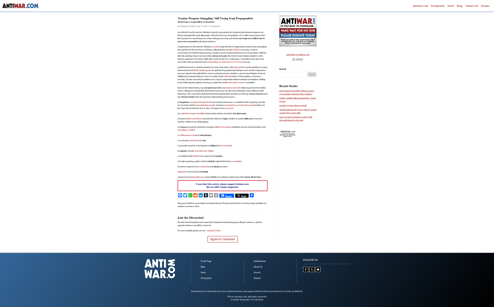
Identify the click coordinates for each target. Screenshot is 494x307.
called (226, 76)
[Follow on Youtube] (318, 269)
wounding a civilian (186, 130)
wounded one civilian (204, 151)
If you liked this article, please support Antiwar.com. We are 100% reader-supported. (222, 185)
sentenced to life (233, 88)
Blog (459, 6)
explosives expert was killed (192, 113)
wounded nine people (205, 105)
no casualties (236, 161)
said (250, 70)
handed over (198, 177)
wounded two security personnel (239, 105)
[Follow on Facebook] (305, 269)
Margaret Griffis (187, 26)
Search (257, 272)
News (450, 6)
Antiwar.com (420, 6)
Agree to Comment (222, 239)
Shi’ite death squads (202, 70)
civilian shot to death (188, 135)
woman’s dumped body (201, 102)
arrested (229, 108)
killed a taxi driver (194, 119)
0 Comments (214, 26)
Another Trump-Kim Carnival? (293, 105)
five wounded (225, 146)
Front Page (206, 261)
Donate (485, 6)
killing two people (223, 127)
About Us (258, 267)
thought (238, 67)
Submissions (260, 261)
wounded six (194, 140)
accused (215, 47)
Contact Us (471, 6)
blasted (196, 156)
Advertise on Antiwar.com (297, 54)
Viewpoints (438, 6)
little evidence (235, 50)
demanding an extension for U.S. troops (226, 62)
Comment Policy (213, 230)
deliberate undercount (233, 82)
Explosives (182, 172)
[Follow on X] (311, 269)
